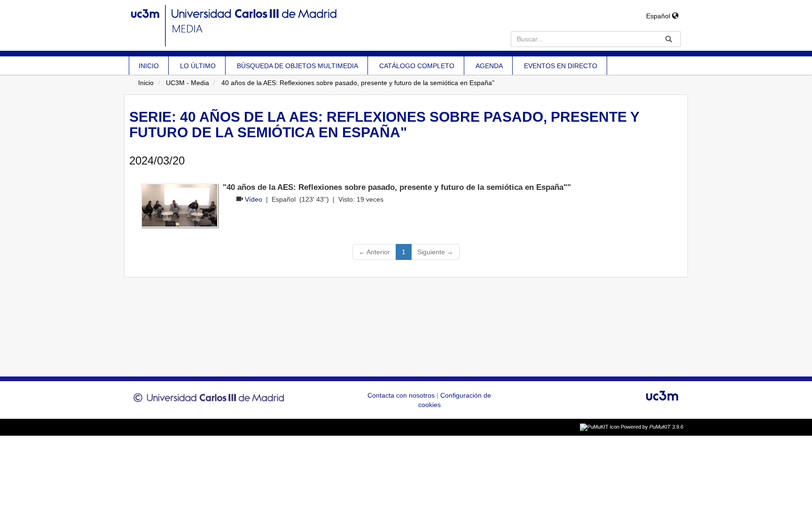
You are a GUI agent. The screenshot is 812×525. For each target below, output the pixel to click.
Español (659, 16)
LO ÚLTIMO (198, 66)
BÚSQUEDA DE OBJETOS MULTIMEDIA (297, 66)
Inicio (146, 82)
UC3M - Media (187, 82)
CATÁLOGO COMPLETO (416, 66)
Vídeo (253, 199)
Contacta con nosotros (402, 395)
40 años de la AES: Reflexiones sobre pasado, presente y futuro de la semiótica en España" (357, 82)
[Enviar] (669, 39)
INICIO (149, 66)
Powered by (652, 427)
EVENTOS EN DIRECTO (560, 66)
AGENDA (489, 66)
